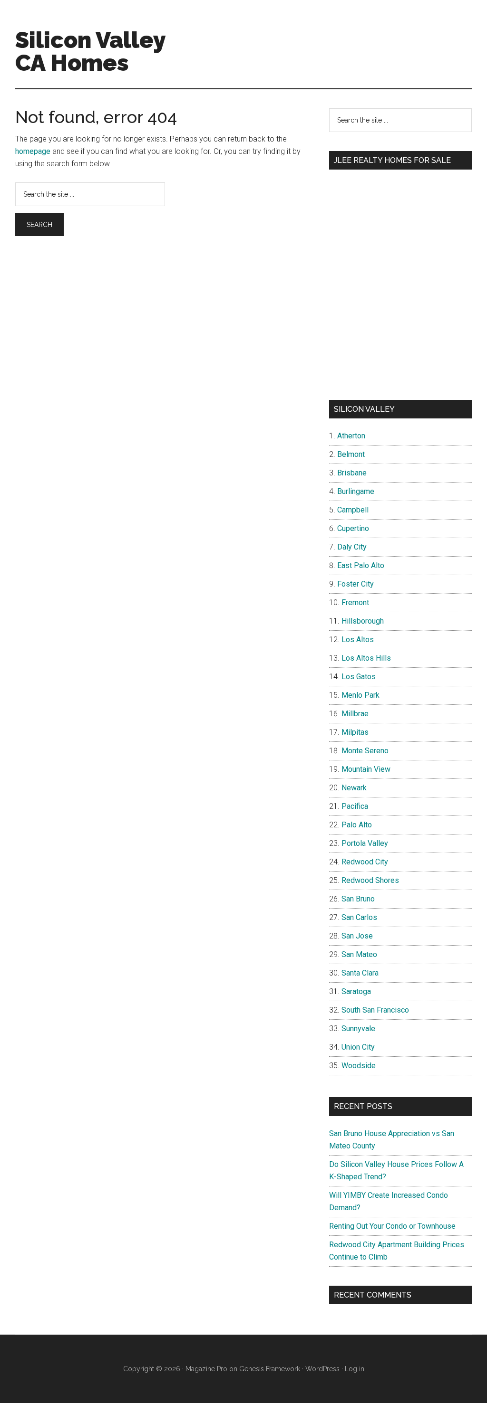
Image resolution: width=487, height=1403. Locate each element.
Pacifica (354, 806)
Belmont (351, 454)
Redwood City (364, 861)
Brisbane (352, 472)
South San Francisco (375, 1009)
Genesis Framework (269, 1369)
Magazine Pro (206, 1369)
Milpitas (355, 732)
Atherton (351, 435)
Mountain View (365, 769)
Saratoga (356, 991)
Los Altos (357, 639)
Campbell (353, 509)
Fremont (355, 602)
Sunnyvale (358, 1028)
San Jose (357, 935)
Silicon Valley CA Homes (90, 51)
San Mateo (359, 954)
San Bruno (358, 898)
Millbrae (355, 713)
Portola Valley (364, 843)
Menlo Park (360, 695)
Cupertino (353, 528)
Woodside (358, 1065)
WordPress (322, 1369)
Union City (358, 1047)
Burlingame (355, 491)
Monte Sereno (365, 750)
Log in (354, 1369)
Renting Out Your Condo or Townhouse (392, 1226)
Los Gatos (358, 676)
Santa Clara (360, 972)
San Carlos (359, 917)
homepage (32, 151)
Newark (354, 787)
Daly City (352, 546)
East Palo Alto (360, 565)
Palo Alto (356, 824)
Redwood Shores (370, 880)
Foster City (355, 583)
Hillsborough (362, 621)
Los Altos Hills (366, 658)
